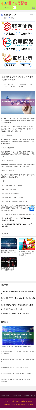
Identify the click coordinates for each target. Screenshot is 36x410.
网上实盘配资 (5, 395)
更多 (31, 15)
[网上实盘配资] (14, 3)
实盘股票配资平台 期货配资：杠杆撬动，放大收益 (17, 373)
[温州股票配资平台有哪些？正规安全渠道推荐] (9, 262)
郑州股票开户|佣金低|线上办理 (11, 309)
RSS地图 (22, 401)
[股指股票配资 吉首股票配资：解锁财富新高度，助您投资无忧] (27, 244)
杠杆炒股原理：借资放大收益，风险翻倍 (15, 313)
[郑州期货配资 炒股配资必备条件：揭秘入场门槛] (18, 335)
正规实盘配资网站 (29, 395)
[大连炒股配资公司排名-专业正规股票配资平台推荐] (9, 243)
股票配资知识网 (22, 405)
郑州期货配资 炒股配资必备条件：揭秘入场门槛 (16, 346)
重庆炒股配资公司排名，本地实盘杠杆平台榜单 (17, 305)
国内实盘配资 (17, 395)
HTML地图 (29, 401)
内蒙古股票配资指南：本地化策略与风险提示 (15, 367)
